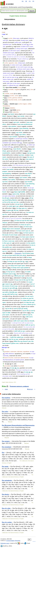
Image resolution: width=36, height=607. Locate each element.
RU (23, 1)
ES (30, 1)
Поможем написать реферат (19, 386)
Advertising (17, 540)
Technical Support (10, 540)
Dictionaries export (4, 543)
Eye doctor (5, 494)
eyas (6, 389)
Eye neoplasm (6, 447)
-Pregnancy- (18, 253)
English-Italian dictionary (18, 16)
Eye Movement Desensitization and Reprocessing (18, 425)
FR (33, 1)
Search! (31, 11)
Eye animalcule (7, 480)
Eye (3, 452)
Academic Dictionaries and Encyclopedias (16, 7)
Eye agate (5, 466)
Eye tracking (6, 397)
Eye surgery (6, 441)
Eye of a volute (7, 522)
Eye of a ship (6, 508)
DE (26, 1)
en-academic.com (7, 3)
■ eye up (30, 389)
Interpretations (9, 19)
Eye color (5, 411)
